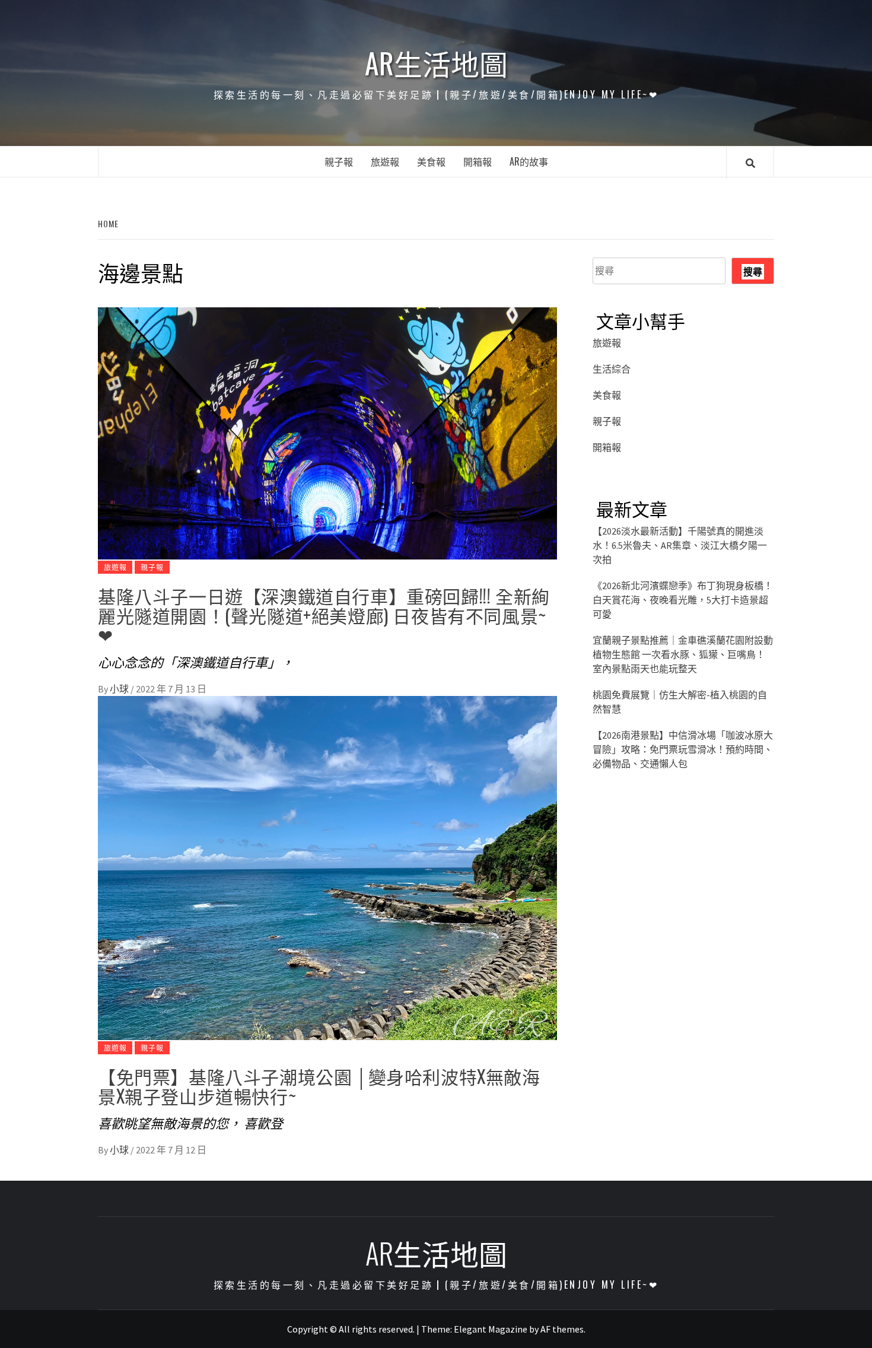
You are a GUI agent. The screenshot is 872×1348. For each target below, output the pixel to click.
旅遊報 (385, 161)
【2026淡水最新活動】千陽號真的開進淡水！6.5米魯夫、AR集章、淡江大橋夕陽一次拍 (680, 545)
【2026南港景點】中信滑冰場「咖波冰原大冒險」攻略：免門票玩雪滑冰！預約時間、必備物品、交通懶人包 (683, 749)
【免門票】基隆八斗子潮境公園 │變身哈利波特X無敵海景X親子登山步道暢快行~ (319, 1086)
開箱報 (477, 161)
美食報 (431, 161)
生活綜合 (612, 369)
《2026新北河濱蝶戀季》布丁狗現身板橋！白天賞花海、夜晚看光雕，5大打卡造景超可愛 (683, 600)
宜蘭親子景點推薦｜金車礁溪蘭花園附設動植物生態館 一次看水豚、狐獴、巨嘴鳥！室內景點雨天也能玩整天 (683, 654)
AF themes (562, 1329)
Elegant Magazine (490, 1329)
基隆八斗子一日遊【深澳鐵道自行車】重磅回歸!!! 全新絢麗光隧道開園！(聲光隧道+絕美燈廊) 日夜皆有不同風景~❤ (324, 615)
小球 (120, 689)
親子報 (338, 161)
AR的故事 (529, 161)
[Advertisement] (683, 893)
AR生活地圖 (436, 62)
